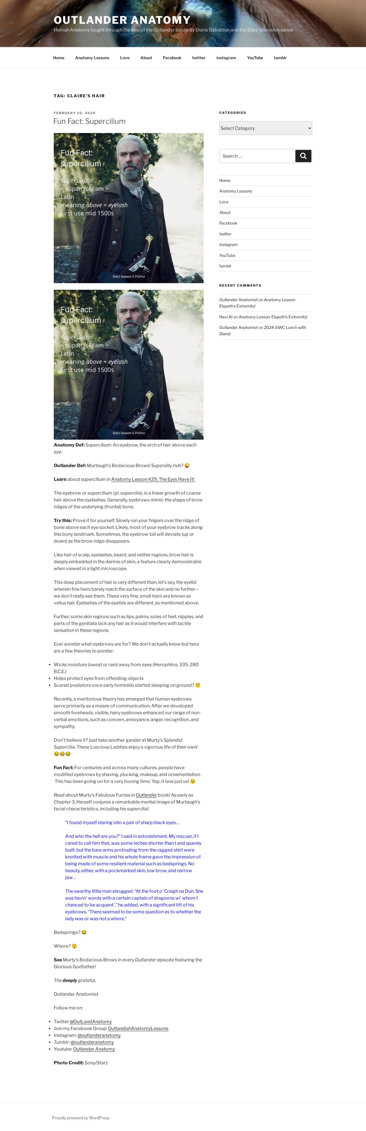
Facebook (172, 57)
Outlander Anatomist (238, 299)
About (146, 57)
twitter (199, 57)
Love (125, 57)
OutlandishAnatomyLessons (138, 1028)
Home (58, 57)
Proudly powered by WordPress (81, 1117)
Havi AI (225, 316)
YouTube (255, 57)
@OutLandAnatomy (91, 1021)
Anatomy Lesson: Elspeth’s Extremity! (273, 316)
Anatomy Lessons (92, 57)
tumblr (280, 57)
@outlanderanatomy (99, 1035)
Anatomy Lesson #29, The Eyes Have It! (153, 479)
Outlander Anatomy (122, 20)
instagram (226, 57)
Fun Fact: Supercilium (89, 121)
